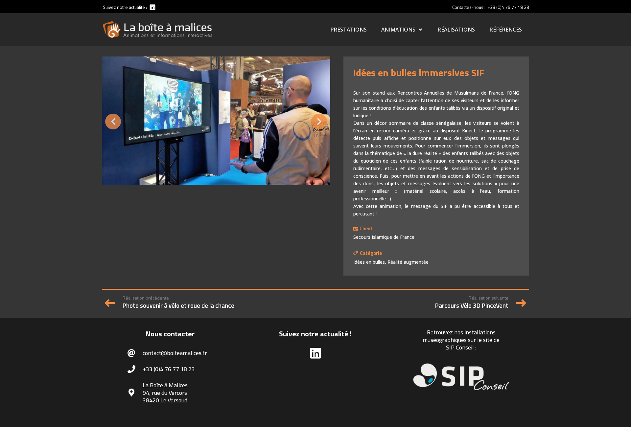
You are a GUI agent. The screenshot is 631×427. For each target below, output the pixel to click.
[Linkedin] (152, 7)
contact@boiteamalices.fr (175, 352)
